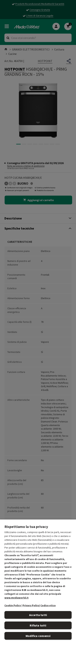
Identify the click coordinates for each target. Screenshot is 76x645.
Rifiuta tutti (38, 625)
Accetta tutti (38, 615)
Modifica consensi (38, 636)
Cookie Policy (12, 605)
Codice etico (48, 605)
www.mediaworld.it (16, 597)
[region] (38, 582)
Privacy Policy (31, 605)
